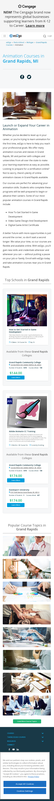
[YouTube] (13, 749)
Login (50, 36)
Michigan (30, 42)
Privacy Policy (33, 776)
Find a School (19, 42)
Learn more (35, 25)
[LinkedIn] (18, 749)
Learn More (15, 377)
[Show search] (45, 36)
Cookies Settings (25, 791)
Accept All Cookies (25, 784)
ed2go (8, 42)
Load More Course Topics (27, 721)
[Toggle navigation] (5, 36)
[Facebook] (9, 749)
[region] (25, 775)
